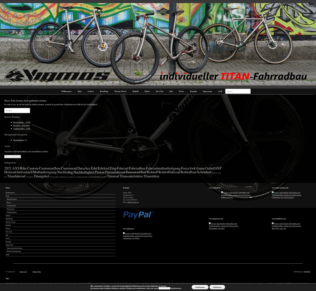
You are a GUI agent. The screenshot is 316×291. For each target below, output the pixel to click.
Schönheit (204, 171)
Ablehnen (217, 287)
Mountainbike (18, 140)
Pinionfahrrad (115, 171)
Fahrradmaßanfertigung (163, 168)
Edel (94, 168)
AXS (15, 168)
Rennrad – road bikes (21, 125)
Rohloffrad (188, 171)
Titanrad (113, 176)
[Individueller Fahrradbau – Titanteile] (158, 44)
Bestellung (104, 91)
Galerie (91, 91)
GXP (218, 168)
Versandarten (11, 205)
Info (171, 91)
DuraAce (83, 168)
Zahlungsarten (12, 212)
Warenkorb (10, 209)
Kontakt (193, 91)
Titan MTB (103, 177)
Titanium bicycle (63, 177)
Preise (181, 91)
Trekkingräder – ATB (21, 128)
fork (193, 168)
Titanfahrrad (16, 176)
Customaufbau (49, 168)
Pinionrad (133, 171)
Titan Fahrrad (29, 177)
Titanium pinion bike (82, 177)
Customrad (69, 168)
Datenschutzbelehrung (14, 248)
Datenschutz (37, 271)
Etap (113, 168)
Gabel (209, 168)
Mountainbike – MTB (21, 122)
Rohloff (135, 91)
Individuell (25, 171)
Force (185, 168)
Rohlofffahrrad (169, 171)
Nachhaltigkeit (84, 171)
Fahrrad (122, 168)
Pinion (147, 91)
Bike (23, 168)
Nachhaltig (65, 171)
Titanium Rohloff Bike (94, 177)
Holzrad (10, 171)
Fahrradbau (137, 168)
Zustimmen (200, 287)
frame (200, 168)
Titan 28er (214, 173)
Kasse (9, 202)
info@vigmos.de (133, 202)
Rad (143, 171)
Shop (80, 91)
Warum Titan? (120, 91)
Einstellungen (164, 288)
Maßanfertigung (45, 171)
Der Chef (159, 91)
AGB (220, 91)
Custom (33, 168)
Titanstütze (151, 176)
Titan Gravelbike (54, 177)
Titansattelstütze (131, 176)
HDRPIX (307, 271)
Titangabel (41, 176)
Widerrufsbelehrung (14, 251)
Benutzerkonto (12, 199)
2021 (8, 168)
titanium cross (72, 177)
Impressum (207, 91)
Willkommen (66, 91)
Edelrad (103, 168)
